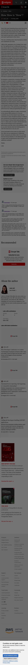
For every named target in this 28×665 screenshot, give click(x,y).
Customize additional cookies (10, 661)
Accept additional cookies (10, 655)
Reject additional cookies (10, 658)
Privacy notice (6, 662)
